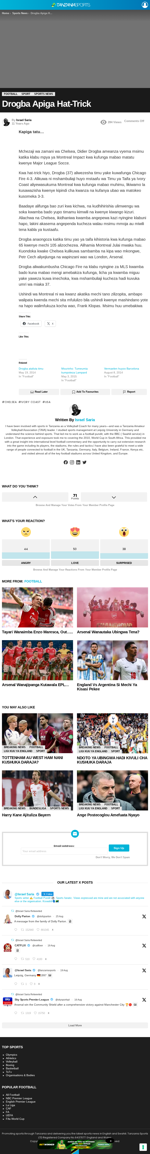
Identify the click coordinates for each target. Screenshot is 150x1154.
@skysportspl (62, 999)
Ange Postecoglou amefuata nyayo (108, 815)
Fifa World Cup (15, 1118)
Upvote (35, 497)
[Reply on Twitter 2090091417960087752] (16, 959)
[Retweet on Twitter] (12, 910)
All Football (13, 1094)
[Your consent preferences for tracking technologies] (143, 1147)
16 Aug (78, 999)
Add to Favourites (87, 391)
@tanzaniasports (47, 970)
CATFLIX (20, 945)
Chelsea (11, 402)
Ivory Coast (31, 402)
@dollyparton (44, 916)
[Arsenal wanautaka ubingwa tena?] (112, 607)
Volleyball (11, 1061)
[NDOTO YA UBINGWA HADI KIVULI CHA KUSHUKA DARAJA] (112, 733)
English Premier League (21, 1101)
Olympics (11, 1054)
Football (33, 581)
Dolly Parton (22, 916)
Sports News (59, 808)
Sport (40, 751)
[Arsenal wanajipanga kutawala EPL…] (37, 660)
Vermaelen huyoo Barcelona (121, 368)
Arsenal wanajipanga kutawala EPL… (35, 685)
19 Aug (51, 945)
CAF (8, 1108)
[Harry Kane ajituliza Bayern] (37, 790)
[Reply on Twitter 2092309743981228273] (16, 930)
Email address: (64, 846)
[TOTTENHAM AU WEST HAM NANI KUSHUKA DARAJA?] (37, 733)
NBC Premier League (19, 1098)
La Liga (10, 1105)
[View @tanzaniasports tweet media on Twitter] (70, 921)
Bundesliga (37, 808)
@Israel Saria (23, 970)
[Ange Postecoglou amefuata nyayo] (112, 790)
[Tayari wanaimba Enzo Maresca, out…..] (37, 607)
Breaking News (15, 747)
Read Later (41, 391)
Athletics (11, 1058)
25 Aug (59, 916)
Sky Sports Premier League (32, 999)
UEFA (9, 1115)
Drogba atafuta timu (31, 368)
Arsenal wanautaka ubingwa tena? (108, 632)
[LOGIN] (145, 5)
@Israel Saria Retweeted (28, 911)
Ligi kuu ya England (18, 751)
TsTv (9, 1071)
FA (7, 1112)
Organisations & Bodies (20, 1075)
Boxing (10, 1065)
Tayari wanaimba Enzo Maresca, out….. (37, 632)
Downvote (114, 497)
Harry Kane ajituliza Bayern (26, 815)
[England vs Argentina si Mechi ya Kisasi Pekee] (112, 660)
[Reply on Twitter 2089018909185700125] (16, 1013)
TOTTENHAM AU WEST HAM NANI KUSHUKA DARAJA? (32, 760)
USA (48, 402)
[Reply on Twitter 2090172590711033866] (16, 984)
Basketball (12, 1068)
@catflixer (37, 945)
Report (131, 391)
